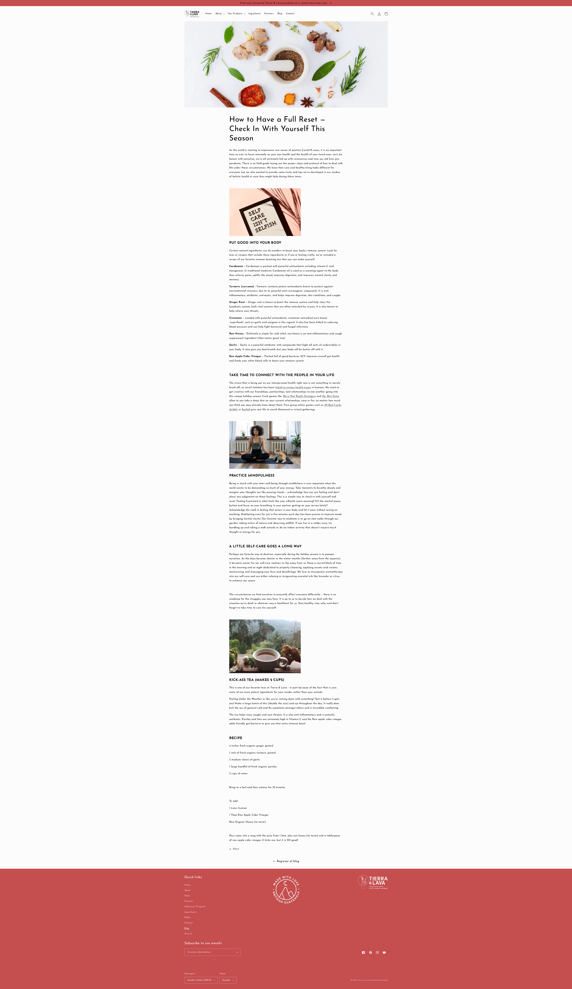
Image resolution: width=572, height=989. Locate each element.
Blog (186, 928)
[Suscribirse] (237, 952)
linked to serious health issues (293, 387)
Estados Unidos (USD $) (200, 980)
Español (226, 980)
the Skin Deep (330, 396)
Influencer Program (195, 907)
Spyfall (246, 409)
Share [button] (236, 849)
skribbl (233, 409)
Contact (188, 923)
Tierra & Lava (363, 980)
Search (188, 934)
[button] (219, 13)
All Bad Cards (332, 405)
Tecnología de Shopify (379, 980)
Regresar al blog (288, 861)
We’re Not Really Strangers (299, 396)
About (187, 890)
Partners (189, 901)
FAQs (187, 917)
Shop (187, 896)
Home (187, 885)
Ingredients (190, 912)
